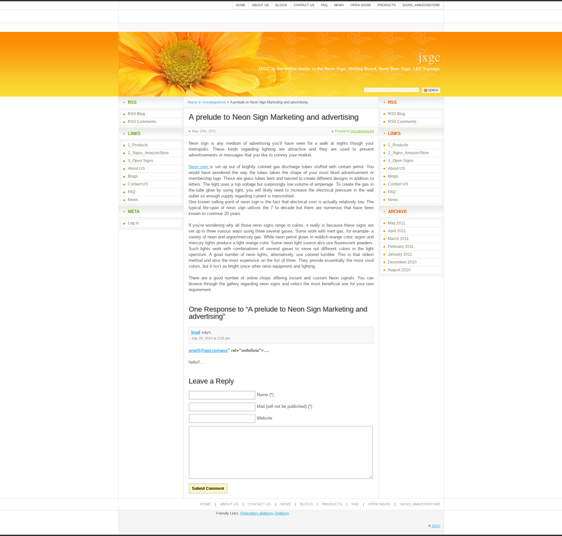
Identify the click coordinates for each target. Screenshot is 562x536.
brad (195, 332)
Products (387, 5)
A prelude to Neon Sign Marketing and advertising (273, 117)
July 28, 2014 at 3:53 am (210, 338)
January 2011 (400, 254)
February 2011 (401, 246)
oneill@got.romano (208, 350)
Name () (265, 394)
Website (264, 418)
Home (241, 5)
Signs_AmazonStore (421, 5)
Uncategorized (213, 102)
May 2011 (396, 223)
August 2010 (399, 270)
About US (260, 5)
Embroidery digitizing (256, 513)
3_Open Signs (140, 160)
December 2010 (402, 262)
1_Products (138, 145)
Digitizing (282, 513)
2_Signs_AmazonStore (148, 153)
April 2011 (397, 231)
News (339, 5)
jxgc (429, 56)
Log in (133, 223)
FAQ (324, 5)
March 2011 (398, 238)
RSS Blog (136, 114)
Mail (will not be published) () (284, 406)
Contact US (304, 5)
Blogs (281, 5)
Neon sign (199, 166)
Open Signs (360, 5)
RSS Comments (142, 121)
